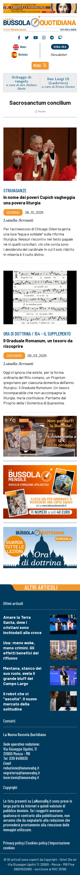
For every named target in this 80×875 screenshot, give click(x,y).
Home (41, 111)
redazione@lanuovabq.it (21, 767)
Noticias (23, 54)
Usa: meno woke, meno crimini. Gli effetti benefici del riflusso (21, 650)
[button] (40, 65)
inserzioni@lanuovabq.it (21, 777)
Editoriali (13, 212)
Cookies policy (36, 842)
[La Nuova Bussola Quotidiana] (40, 23)
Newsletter (59, 54)
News (23, 47)
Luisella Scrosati (18, 220)
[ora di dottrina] (40, 547)
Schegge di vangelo (21, 79)
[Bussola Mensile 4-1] (40, 436)
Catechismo (14, 355)
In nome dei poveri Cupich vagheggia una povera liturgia (39, 199)
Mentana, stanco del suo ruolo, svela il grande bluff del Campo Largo (22, 676)
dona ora (60, 47)
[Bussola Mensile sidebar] (40, 492)
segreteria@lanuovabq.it (21, 772)
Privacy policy (13, 842)
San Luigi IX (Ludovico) (58, 80)
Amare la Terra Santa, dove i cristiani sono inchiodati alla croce (22, 625)
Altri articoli (41, 587)
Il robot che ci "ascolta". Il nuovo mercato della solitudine (20, 701)
